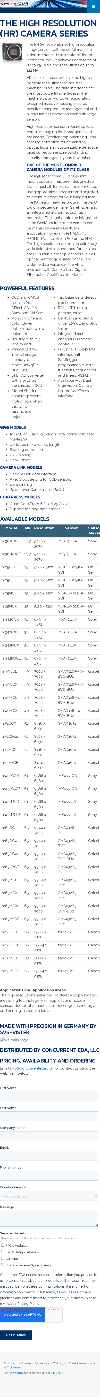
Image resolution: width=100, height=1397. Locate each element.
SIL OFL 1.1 (58, 1372)
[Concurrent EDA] (50, 4)
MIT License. (12, 1367)
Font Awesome (14, 1372)
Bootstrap (10, 1363)
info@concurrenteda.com (32, 1068)
